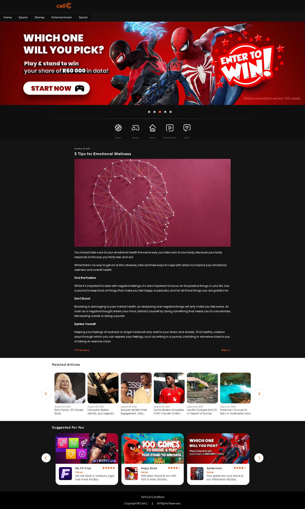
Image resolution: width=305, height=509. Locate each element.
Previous (83, 350)
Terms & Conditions (152, 497)
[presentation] (46, 393)
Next (225, 350)
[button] (149, 112)
